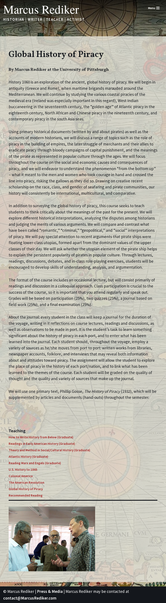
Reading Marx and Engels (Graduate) (35, 463)
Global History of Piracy (26, 489)
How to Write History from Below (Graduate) (41, 437)
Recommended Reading (26, 495)
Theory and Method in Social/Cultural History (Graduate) (49, 450)
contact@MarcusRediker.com (29, 598)
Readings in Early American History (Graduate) (42, 444)
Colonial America (21, 476)
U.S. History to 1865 (23, 469)
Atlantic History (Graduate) (28, 457)
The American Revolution (26, 482)
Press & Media (50, 591)
